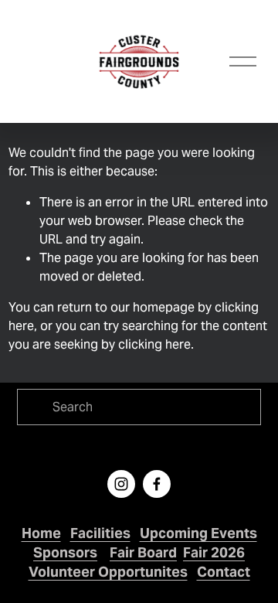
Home (41, 533)
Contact (223, 572)
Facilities (100, 533)
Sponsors (65, 552)
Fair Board (143, 552)
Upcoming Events (198, 533)
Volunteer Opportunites (108, 572)
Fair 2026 (214, 552)
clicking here (154, 344)
